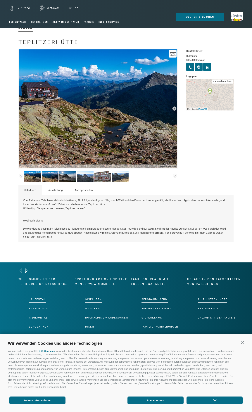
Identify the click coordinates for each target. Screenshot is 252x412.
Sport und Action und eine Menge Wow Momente (101, 282)
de (75, 8)
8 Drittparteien (47, 351)
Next (174, 109)
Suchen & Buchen (200, 16)
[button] (242, 343)
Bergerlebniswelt (156, 308)
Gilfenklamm (152, 317)
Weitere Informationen (37, 400)
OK (215, 400)
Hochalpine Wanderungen (106, 317)
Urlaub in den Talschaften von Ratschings (214, 282)
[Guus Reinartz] (173, 54)
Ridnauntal (38, 317)
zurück (25, 28)
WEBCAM (53, 8)
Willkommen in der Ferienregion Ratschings (43, 282)
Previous (22, 109)
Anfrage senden (84, 190)
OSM (204, 109)
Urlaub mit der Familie (217, 317)
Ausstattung (55, 190)
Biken (89, 327)
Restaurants (208, 308)
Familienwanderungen (159, 327)
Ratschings (38, 308)
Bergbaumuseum (154, 299)
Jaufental (37, 299)
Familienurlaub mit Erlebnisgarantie (150, 282)
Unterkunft (30, 190)
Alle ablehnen (155, 400)
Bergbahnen (39, 327)
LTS (200, 109)
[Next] (26, 270)
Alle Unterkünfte (212, 299)
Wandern (92, 308)
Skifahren (93, 299)
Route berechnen (223, 81)
